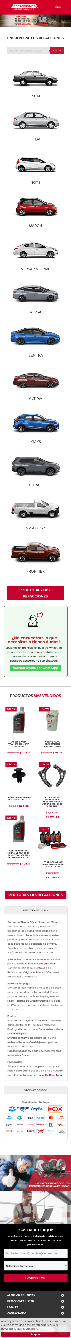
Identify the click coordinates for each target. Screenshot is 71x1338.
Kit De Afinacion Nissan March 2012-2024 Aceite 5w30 (52, 864)
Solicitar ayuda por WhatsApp (35, 668)
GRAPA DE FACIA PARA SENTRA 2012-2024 (19, 798)
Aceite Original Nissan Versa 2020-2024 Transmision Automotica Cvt (19, 854)
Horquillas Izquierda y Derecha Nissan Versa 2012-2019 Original (52, 801)
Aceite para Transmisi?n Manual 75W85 (52, 744)
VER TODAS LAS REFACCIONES (35, 593)
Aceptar (35, 1334)
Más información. (27, 1328)
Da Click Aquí (53, 1075)
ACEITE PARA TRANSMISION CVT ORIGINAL (18, 744)
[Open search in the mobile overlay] (35, 50)
